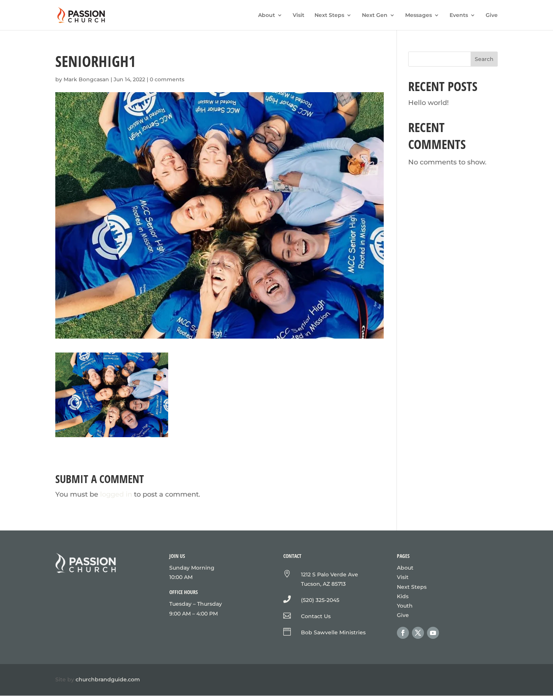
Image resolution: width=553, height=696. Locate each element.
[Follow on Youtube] (433, 633)
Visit (298, 15)
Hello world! (428, 103)
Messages (418, 15)
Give (492, 15)
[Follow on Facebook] (403, 633)
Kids (403, 596)
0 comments (167, 79)
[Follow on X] (418, 633)
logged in (116, 494)
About (266, 15)
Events (459, 15)
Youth (405, 605)
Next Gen (374, 15)
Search (484, 59)
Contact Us (316, 616)
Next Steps (329, 15)
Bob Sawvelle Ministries (333, 632)
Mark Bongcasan (86, 79)
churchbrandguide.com (108, 679)
